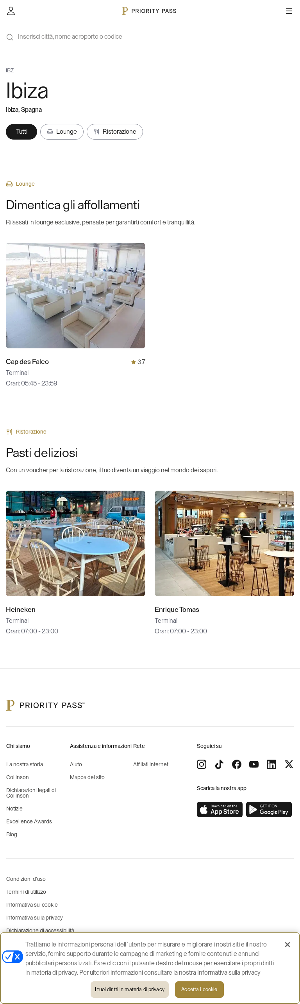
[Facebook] (236, 764)
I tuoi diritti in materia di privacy (129, 989)
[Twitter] (289, 764)
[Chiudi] (287, 944)
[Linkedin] (271, 764)
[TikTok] (219, 764)
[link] (220, 810)
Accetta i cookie (199, 989)
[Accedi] (11, 11)
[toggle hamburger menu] (289, 11)
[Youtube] (254, 764)
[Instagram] (201, 764)
